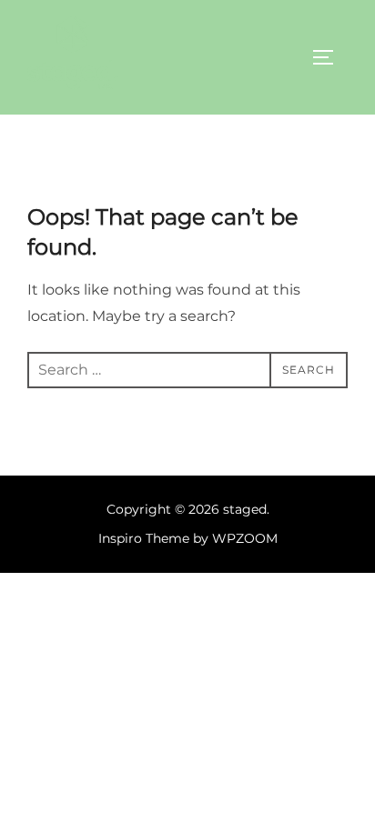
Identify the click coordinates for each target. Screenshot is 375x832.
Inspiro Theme (143, 538)
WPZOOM (245, 538)
